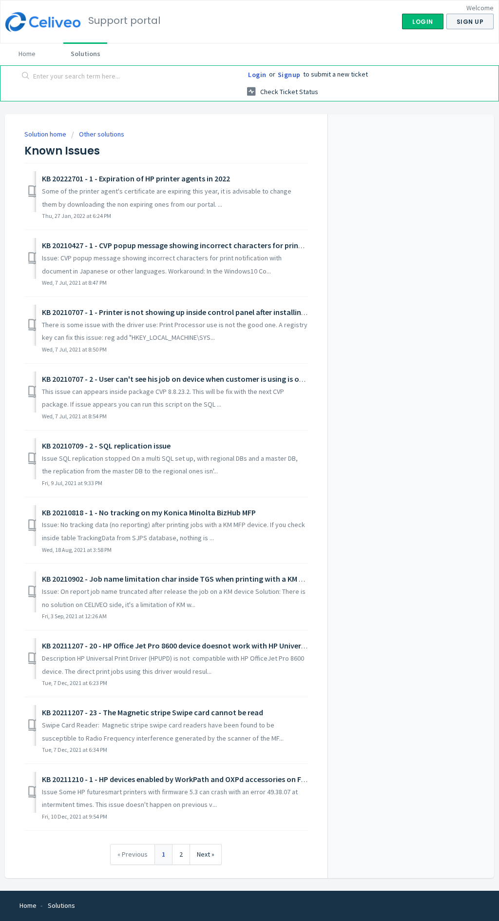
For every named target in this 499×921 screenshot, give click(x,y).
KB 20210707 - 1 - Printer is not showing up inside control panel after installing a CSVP (186, 312)
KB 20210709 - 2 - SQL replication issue (106, 446)
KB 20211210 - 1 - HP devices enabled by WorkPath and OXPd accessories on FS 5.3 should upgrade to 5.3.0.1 (223, 779)
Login (257, 74)
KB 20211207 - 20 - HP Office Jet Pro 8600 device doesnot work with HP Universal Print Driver (196, 645)
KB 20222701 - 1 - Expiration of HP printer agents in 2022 (136, 178)
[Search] (26, 76)
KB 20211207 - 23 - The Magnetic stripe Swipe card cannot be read (152, 712)
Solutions (85, 53)
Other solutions (101, 134)
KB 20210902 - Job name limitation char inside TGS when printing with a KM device (181, 579)
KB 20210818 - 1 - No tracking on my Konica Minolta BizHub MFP (149, 512)
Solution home (46, 134)
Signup (289, 74)
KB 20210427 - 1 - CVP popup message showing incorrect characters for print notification (193, 245)
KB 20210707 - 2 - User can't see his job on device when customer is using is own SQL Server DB (200, 379)
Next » (205, 854)
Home (27, 53)
